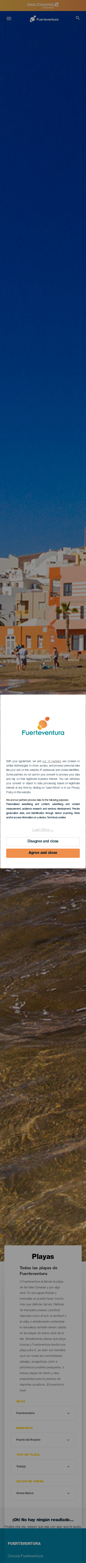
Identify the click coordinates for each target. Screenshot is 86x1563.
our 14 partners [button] (51, 761)
